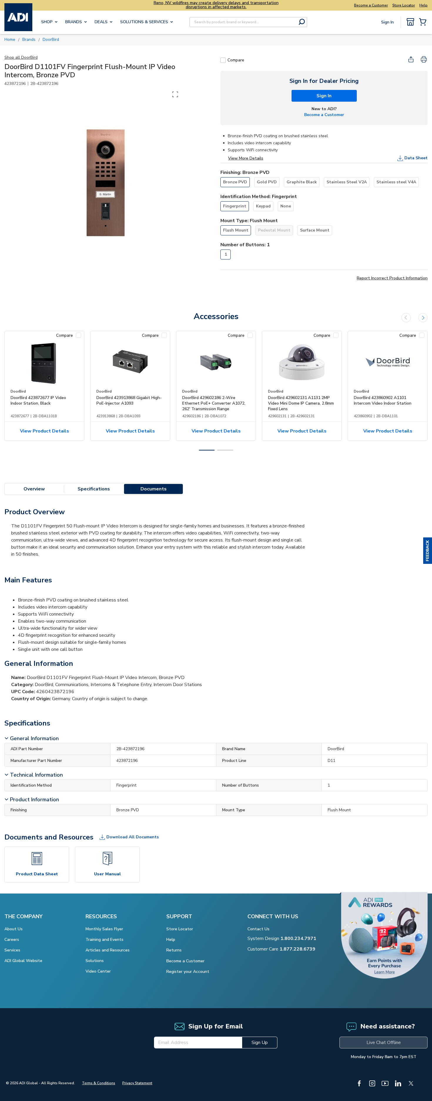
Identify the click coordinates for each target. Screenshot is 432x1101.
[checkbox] (223, 60)
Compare (235, 60)
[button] (427, 550)
